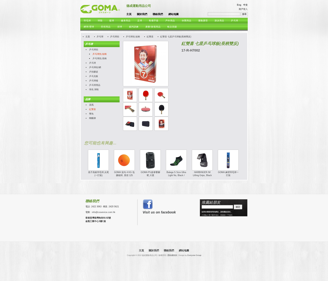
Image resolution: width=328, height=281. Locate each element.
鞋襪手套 (154, 20)
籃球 (111, 20)
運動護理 (203, 20)
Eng (239, 5)
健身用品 (126, 20)
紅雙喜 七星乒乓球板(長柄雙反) (175, 36)
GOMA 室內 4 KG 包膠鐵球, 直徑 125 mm (124, 175)
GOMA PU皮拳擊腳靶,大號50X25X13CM (150, 175)
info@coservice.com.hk (103, 212)
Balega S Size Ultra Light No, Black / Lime (176, 175)
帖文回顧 (172, 26)
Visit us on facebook (159, 212)
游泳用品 (219, 20)
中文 (245, 5)
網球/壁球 (89, 26)
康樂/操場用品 (153, 26)
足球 (139, 20)
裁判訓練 (134, 26)
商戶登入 (243, 9)
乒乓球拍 (114, 36)
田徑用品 (106, 26)
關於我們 (142, 14)
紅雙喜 (150, 36)
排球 (119, 26)
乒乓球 (234, 20)
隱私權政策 (172, 255)
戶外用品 (170, 20)
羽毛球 (87, 20)
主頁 (129, 14)
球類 (100, 20)
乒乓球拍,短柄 (133, 36)
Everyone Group (194, 255)
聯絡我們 (158, 14)
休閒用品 (186, 20)
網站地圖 (173, 14)
